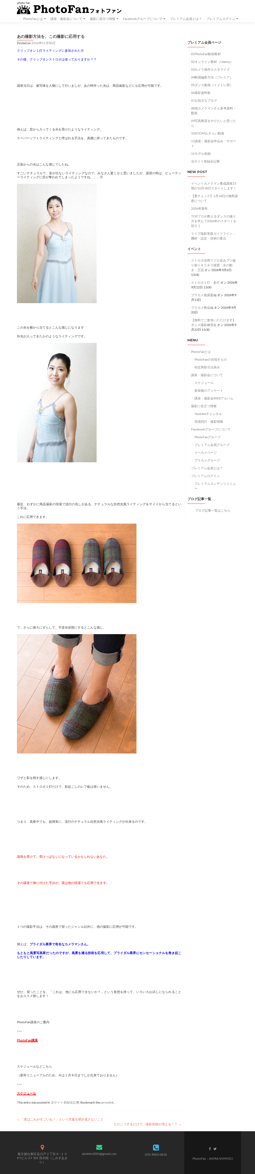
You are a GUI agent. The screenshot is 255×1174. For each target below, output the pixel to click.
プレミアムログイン (220, 18)
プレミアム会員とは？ (186, 18)
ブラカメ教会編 (202, 307)
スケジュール (26, 1093)
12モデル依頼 (201, 153)
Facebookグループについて (142, 18)
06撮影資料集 (201, 92)
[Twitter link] (215, 1148)
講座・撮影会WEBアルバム (213, 398)
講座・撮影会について (66, 18)
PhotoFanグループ (207, 437)
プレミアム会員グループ (212, 445)
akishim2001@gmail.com (99, 1154)
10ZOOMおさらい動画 (207, 133)
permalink (107, 1102)
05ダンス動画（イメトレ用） (212, 85)
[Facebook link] (210, 1148)
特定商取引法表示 (207, 367)
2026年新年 (199, 208)
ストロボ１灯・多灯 (205, 282)
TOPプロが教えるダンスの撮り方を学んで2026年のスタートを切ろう (213, 221)
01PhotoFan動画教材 (206, 54)
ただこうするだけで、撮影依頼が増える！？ (147, 1124)
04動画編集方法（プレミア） (212, 77)
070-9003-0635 (156, 1154)
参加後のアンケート (208, 390)
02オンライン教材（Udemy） (212, 61)
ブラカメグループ (207, 460)
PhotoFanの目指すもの (210, 359)
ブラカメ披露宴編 (204, 295)
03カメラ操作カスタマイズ (210, 69)
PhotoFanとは (33, 18)
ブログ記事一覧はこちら (212, 510)
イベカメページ (205, 452)
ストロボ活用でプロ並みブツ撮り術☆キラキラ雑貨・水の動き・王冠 (213, 265)
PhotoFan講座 (27, 1040)
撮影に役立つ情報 (102, 18)
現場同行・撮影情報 (208, 421)
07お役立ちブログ (204, 100)
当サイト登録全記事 (64, 1102)
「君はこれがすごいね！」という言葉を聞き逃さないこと (60, 1119)
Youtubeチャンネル (208, 414)
